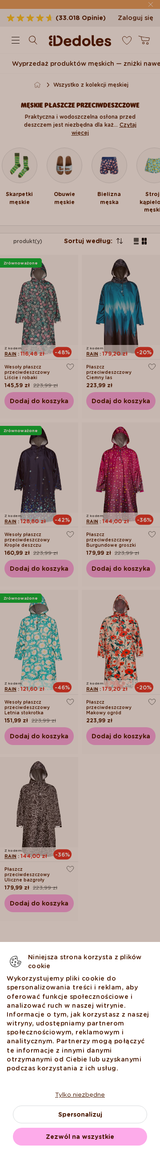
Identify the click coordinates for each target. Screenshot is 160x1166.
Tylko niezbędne (80, 1094)
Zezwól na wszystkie (80, 1136)
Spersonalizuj (80, 1114)
